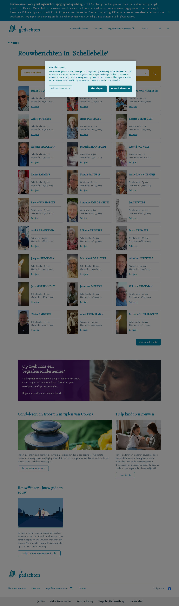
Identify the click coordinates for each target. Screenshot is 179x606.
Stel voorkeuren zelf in (60, 89)
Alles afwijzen (97, 89)
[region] (90, 79)
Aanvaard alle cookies (120, 89)
